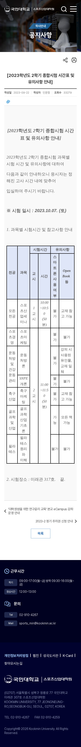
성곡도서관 (50, 656)
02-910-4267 (28, 615)
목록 (41, 533)
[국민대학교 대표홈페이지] (18, 9)
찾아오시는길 (13, 663)
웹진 (36, 656)
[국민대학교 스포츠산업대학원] (43, 9)
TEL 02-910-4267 (16, 717)
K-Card (68, 656)
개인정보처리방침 (16, 656)
